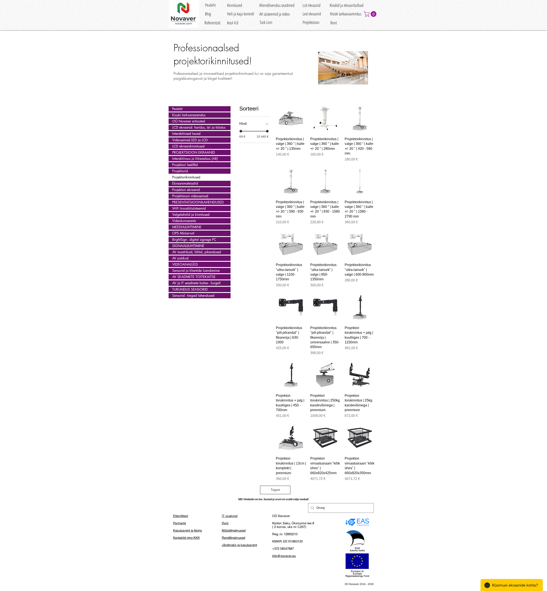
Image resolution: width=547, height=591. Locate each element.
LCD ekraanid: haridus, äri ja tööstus (198, 127)
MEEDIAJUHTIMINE (186, 227)
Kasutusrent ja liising (187, 530)
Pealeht (177, 109)
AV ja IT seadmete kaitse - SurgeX (196, 283)
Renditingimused (233, 538)
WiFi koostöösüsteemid (189, 208)
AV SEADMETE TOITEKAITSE (194, 277)
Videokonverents (184, 221)
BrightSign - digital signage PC (194, 239)
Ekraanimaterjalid (185, 183)
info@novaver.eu (284, 556)
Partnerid (179, 523)
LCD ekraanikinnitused (188, 146)
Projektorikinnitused (186, 177)
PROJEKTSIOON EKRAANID (193, 152)
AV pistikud (180, 258)
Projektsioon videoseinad (190, 196)
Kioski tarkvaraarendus (188, 115)
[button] (371, 14)
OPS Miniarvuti (183, 233)
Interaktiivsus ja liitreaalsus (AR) (195, 158)
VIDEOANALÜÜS (185, 264)
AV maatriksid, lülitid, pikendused (196, 252)
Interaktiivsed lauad (186, 133)
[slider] (240, 131)
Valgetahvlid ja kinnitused (190, 214)
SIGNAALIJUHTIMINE (188, 246)
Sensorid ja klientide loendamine (196, 270)
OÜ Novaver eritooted (188, 121)
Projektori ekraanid (186, 190)
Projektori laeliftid (185, 165)
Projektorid (180, 171)
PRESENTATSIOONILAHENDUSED (198, 202)
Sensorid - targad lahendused (193, 295)
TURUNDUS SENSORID (190, 289)
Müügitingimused (234, 530)
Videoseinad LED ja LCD (190, 140)
